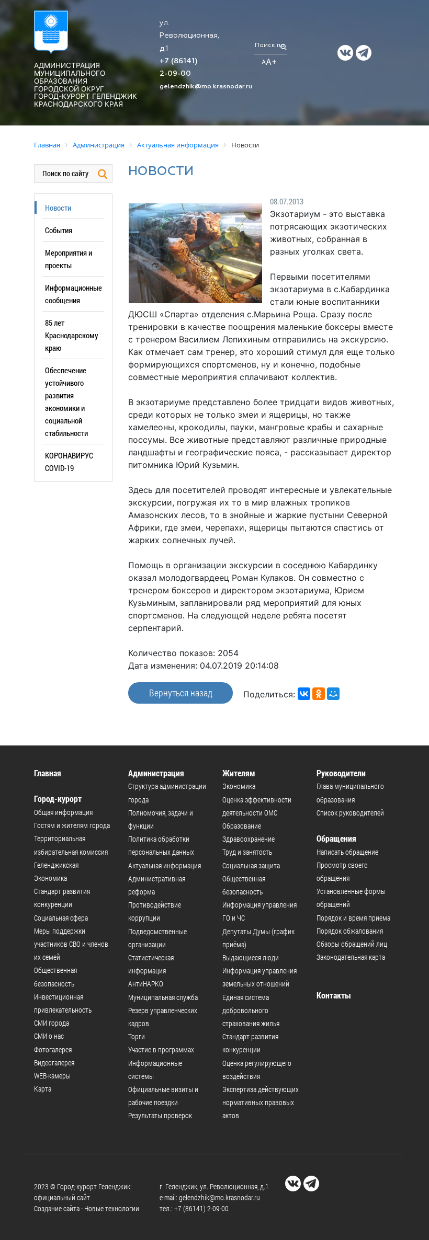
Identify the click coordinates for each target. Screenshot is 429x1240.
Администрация (156, 772)
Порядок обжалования (350, 931)
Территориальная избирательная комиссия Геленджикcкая (71, 851)
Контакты (334, 995)
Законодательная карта (351, 957)
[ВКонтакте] (304, 693)
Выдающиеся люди (250, 957)
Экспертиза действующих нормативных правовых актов (260, 1102)
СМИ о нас (49, 1036)
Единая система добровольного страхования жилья (250, 1010)
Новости (58, 207)
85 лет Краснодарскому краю (71, 335)
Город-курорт (58, 798)
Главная (47, 772)
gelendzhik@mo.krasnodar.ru (206, 87)
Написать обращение (347, 852)
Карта (42, 1089)
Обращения (336, 838)
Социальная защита (251, 865)
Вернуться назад (180, 692)
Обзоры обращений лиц (352, 944)
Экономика (50, 878)
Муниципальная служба (163, 997)
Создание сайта (57, 1208)
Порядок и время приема (353, 918)
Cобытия (58, 230)
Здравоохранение (248, 839)
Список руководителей (350, 813)
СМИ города (51, 1023)
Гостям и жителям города (72, 825)
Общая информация (63, 812)
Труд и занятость (247, 852)
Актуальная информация (164, 865)
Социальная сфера (61, 918)
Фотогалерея (53, 1049)
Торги (136, 1036)
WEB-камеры (52, 1076)
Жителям (238, 772)
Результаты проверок (160, 1115)
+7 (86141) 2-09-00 (201, 1208)
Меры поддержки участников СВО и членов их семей (71, 944)
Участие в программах (161, 1049)
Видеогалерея (54, 1062)
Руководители (341, 772)
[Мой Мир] (333, 693)
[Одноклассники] (318, 693)
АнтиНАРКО (145, 984)
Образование (241, 826)
